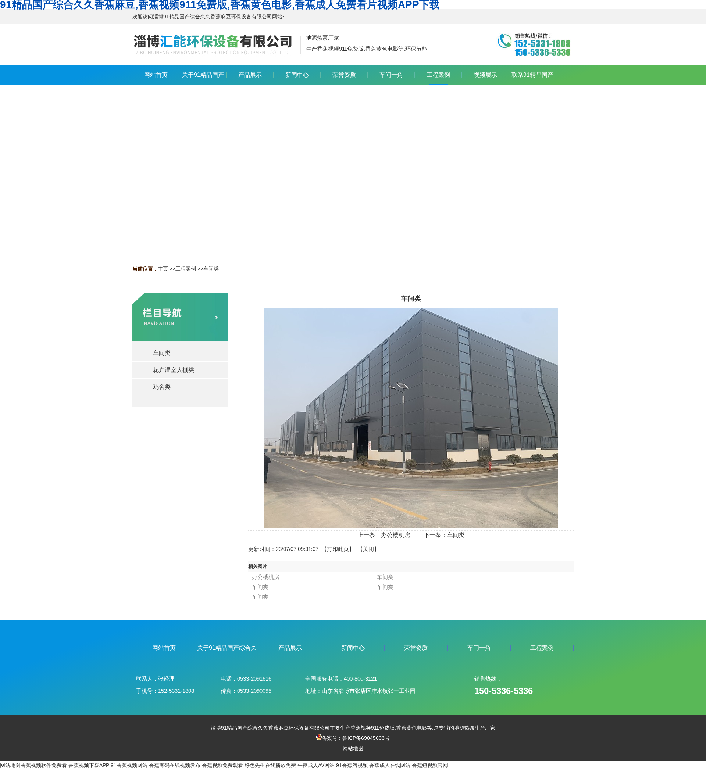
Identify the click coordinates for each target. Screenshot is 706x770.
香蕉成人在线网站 (389, 765)
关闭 (368, 549)
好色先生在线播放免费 (270, 765)
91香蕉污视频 (352, 765)
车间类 (211, 269)
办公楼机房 (395, 535)
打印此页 (338, 549)
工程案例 (185, 269)
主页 (163, 269)
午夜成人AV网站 (316, 765)
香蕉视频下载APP (88, 765)
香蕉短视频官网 (430, 765)
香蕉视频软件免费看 (44, 765)
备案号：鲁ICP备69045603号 (356, 738)
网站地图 (353, 748)
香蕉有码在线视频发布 (174, 765)
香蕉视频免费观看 (222, 765)
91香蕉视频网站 (129, 765)
